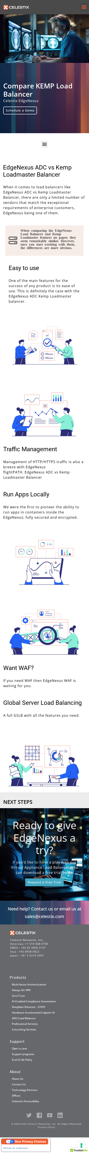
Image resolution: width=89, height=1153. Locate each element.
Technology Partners (25, 1090)
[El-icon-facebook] (39, 1115)
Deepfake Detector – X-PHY (28, 1007)
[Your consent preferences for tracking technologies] (81, 1145)
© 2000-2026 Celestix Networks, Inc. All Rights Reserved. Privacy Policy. (46, 1125)
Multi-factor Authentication (29, 984)
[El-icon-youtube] (49, 1115)
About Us (17, 1079)
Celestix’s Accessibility (25, 1101)
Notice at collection (15, 1148)
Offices (16, 1095)
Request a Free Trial (44, 882)
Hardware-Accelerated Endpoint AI (33, 1012)
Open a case (19, 1048)
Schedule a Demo (20, 110)
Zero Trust (18, 996)
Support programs (23, 1054)
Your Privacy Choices (30, 1141)
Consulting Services (24, 1029)
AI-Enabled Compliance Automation (34, 1001)
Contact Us (19, 1084)
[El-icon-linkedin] (60, 1115)
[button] (84, 7)
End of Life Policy (22, 1060)
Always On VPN (21, 990)
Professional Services (25, 1024)
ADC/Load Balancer (24, 1018)
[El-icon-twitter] (29, 1115)
